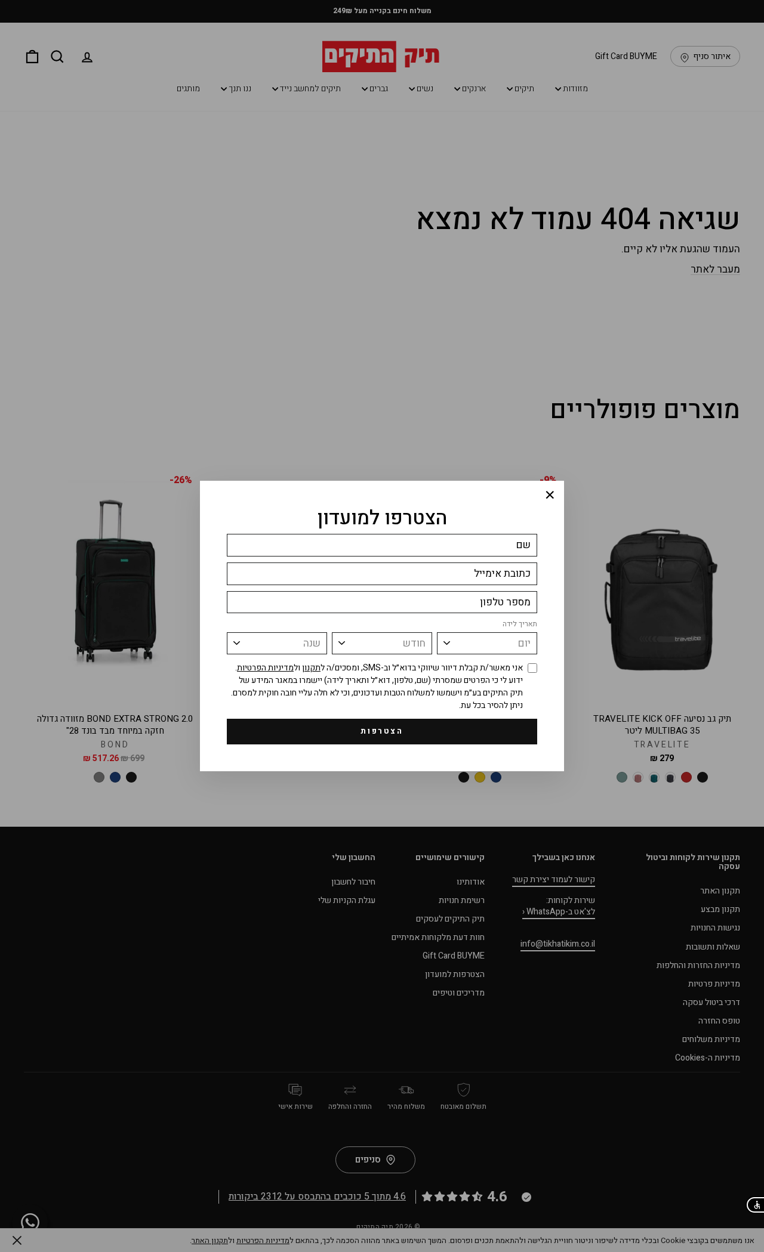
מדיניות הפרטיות (265, 667)
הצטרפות (382, 731)
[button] (754, 1205)
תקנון (311, 667)
